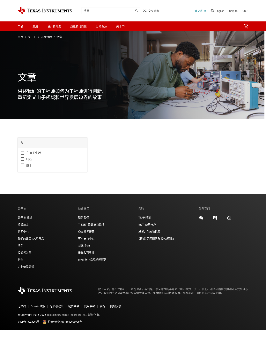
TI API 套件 (145, 217)
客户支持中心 (86, 238)
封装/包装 (84, 245)
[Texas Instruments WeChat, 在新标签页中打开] (201, 219)
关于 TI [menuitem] (120, 26)
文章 (59, 37)
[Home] (45, 10)
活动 (20, 245)
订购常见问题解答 (149, 238)
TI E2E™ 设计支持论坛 (91, 224)
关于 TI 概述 (25, 217)
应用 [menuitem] (35, 26)
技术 (29, 165)
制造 (29, 159)
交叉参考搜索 (86, 231)
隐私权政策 (56, 306)
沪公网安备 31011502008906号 (65, 321)
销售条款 (73, 306)
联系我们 (83, 217)
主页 (20, 37)
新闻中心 (23, 231)
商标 (102, 306)
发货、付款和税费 (149, 231)
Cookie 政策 (38, 306)
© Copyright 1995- (32, 314)
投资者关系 (24, 252)
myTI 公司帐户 (147, 224)
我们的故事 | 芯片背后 (31, 238)
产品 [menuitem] (20, 26)
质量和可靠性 (86, 252)
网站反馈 (115, 306)
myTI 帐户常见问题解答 (92, 259)
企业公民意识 (26, 266)
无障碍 (22, 306)
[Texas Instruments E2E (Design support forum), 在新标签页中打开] (215, 219)
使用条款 (89, 306)
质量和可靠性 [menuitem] (78, 26)
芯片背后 (46, 37)
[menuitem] (246, 26)
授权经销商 (167, 238)
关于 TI (32, 37)
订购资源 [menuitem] (101, 26)
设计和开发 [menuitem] (54, 26)
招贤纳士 (23, 224)
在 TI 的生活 (33, 152)
